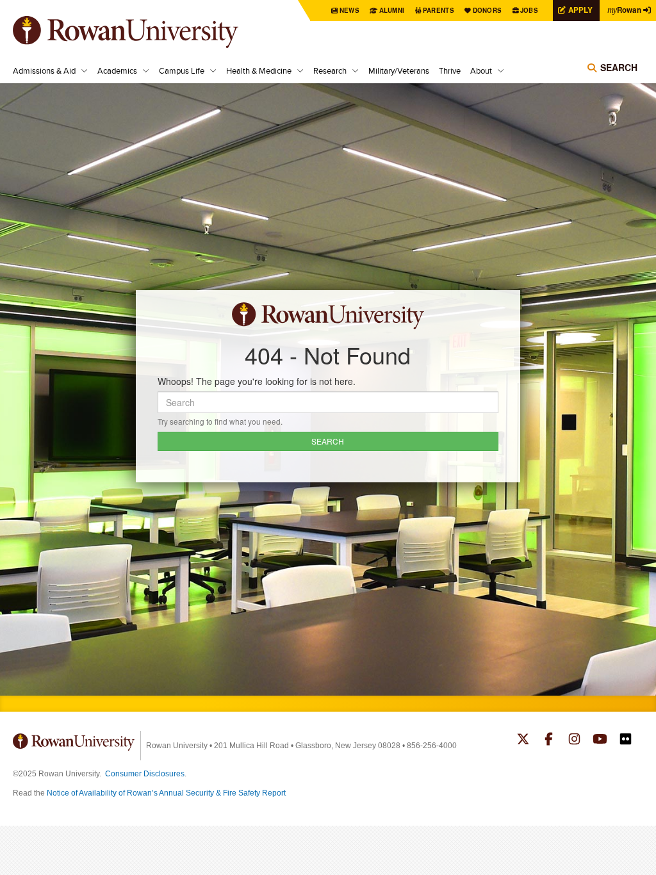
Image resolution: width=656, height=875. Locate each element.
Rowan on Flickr (626, 740)
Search (618, 67)
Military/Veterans (398, 70)
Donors (487, 10)
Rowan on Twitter (523, 740)
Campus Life (181, 70)
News (349, 10)
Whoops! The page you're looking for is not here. (257, 381)
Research (330, 70)
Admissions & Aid (44, 70)
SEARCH (327, 441)
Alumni (392, 10)
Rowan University (144, 32)
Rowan (624, 9)
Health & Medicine (258, 70)
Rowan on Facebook (549, 740)
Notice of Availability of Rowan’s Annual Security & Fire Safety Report (166, 793)
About (481, 70)
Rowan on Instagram (574, 740)
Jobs (529, 10)
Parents (438, 10)
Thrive (450, 70)
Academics (117, 70)
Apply (580, 9)
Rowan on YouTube (600, 740)
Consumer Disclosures (144, 773)
